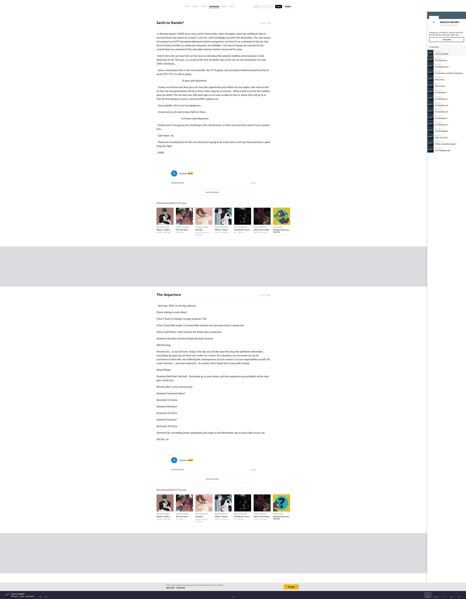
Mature (224, 6)
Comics (195, 6)
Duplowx (183, 173)
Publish (288, 6)
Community (214, 6)
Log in (278, 6)
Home (187, 6)
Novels (204, 6)
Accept (291, 587)
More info (170, 587)
